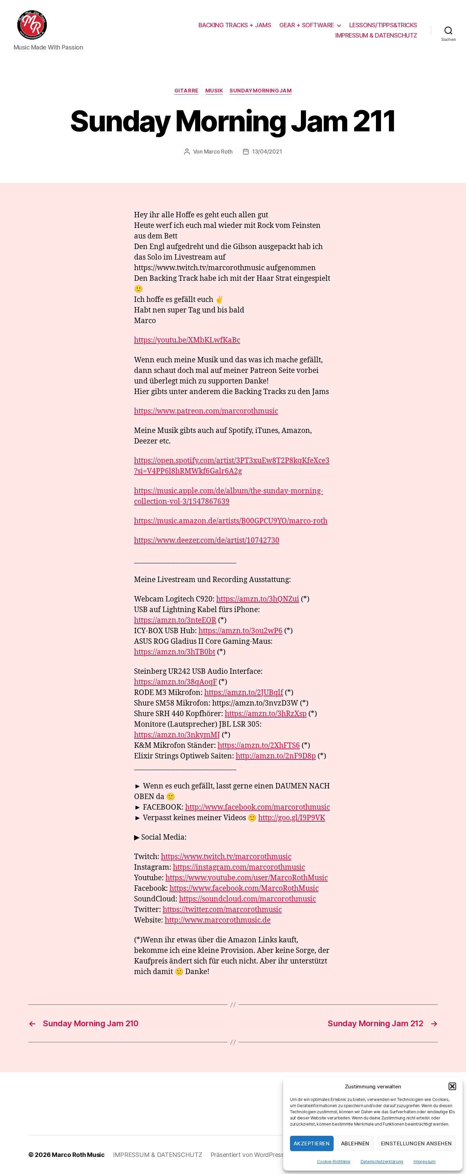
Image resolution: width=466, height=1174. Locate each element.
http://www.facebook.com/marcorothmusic (257, 807)
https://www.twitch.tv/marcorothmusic (226, 856)
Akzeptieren (312, 1143)
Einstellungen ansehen (416, 1143)
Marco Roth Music (78, 1154)
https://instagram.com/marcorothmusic (239, 867)
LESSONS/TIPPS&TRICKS (383, 25)
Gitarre (186, 91)
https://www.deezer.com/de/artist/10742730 (206, 540)
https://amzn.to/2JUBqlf (243, 692)
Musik (214, 91)
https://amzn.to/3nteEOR (175, 620)
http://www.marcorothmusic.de (218, 920)
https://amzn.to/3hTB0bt (174, 652)
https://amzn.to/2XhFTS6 (259, 745)
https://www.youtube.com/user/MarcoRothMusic (246, 878)
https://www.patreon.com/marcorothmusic (206, 411)
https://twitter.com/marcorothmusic (222, 909)
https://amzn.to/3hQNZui (257, 599)
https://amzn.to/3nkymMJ (177, 735)
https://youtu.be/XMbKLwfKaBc (187, 340)
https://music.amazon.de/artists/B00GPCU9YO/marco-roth (230, 521)
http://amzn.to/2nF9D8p (276, 756)
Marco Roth (218, 151)
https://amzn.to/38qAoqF (175, 682)
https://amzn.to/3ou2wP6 (240, 631)
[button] (452, 1086)
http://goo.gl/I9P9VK (291, 818)
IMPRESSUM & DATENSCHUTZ (376, 35)
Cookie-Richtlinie (333, 1161)
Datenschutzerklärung (382, 1161)
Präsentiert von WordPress (247, 1154)
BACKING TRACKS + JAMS (235, 25)
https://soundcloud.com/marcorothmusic (247, 899)
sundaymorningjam (261, 91)
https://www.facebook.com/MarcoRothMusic (244, 888)
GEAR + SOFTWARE (306, 25)
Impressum (424, 1161)
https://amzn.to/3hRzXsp (266, 714)
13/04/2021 (267, 151)
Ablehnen (355, 1143)
